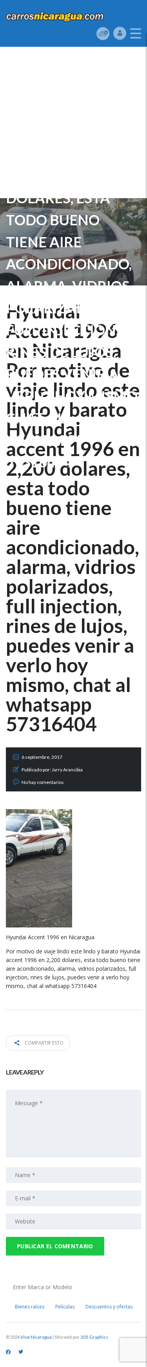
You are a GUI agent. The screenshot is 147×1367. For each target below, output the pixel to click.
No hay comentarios (43, 782)
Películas (64, 1306)
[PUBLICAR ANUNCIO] (102, 33)
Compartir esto (44, 1043)
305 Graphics (94, 1337)
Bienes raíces (29, 1306)
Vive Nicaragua (36, 1337)
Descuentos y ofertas (108, 1306)
